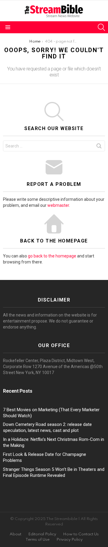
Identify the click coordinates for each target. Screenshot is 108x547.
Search (99, 147)
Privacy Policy (69, 540)
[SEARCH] (101, 27)
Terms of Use (38, 540)
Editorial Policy (42, 534)
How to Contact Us (81, 534)
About (15, 534)
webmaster (58, 205)
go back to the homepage (52, 256)
